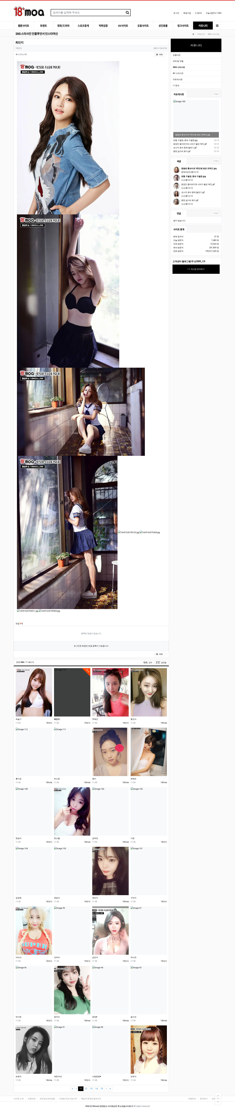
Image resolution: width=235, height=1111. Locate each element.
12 (86, 1089)
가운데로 (218, 1098)
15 (102, 1089)
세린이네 (58, 1076)
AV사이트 (123, 25)
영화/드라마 (63, 25)
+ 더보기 (216, 94)
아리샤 (18, 957)
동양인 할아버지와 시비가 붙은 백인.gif (190, 144)
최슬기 (18, 719)
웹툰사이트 (23, 25)
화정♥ (94, 1017)
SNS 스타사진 (213, 34)
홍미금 (18, 779)
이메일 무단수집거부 (68, 1099)
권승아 (57, 898)
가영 (132, 838)
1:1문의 (198, 13)
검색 (150, 662)
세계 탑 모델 (178, 61)
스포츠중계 (83, 25)
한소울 (57, 838)
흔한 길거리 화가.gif (181, 151)
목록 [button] (161, 54)
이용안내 (192, 1099)
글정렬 (164, 662)
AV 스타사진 (178, 73)
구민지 (133, 898)
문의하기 (204, 1099)
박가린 (18, 1017)
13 (91, 1089)
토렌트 (43, 25)
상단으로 (218, 1095)
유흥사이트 (143, 25)
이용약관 (31, 1099)
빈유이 (133, 1076)
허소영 (57, 779)
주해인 (95, 719)
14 (96, 1089)
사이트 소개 (19, 1099)
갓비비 (57, 957)
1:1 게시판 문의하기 (196, 269)
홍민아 (133, 719)
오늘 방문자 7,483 (213, 13)
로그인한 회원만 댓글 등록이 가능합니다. (91, 646)
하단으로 (218, 1102)
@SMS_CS (199, 261)
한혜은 (133, 779)
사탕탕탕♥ (96, 1076)
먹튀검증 (103, 25)
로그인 (176, 13)
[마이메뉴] (217, 25)
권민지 (95, 898)
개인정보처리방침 (47, 1099)
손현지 (18, 1076)
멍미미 (57, 1017)
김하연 (95, 838)
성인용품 (163, 25)
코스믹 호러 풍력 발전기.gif (185, 148)
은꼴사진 (176, 55)
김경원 (18, 898)
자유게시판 (177, 79)
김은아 (95, 957)
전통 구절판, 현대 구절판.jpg (185, 140)
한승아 (18, 838)
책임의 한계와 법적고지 (91, 1099)
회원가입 (187, 13)
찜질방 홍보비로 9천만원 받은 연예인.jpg (192, 135)
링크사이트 (183, 25)
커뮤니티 (203, 25)
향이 (94, 779)
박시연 (133, 957)
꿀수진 (133, 1017)
